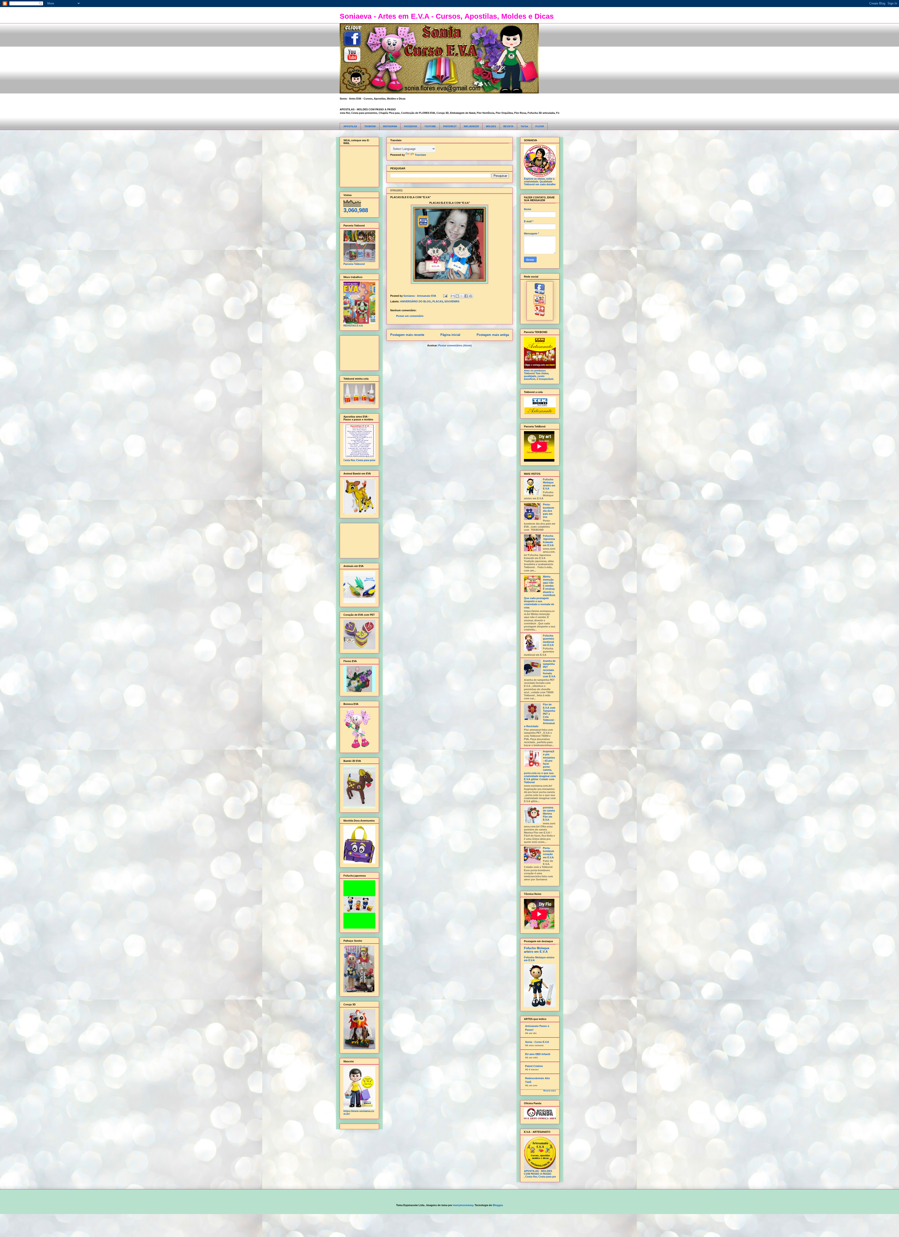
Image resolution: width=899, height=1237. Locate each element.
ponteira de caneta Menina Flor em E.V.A (549, 813)
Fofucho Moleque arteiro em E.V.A (549, 484)
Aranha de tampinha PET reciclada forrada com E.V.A (549, 668)
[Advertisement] (358, 352)
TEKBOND (370, 126)
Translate (420, 154)
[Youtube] (540, 303)
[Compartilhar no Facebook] (466, 296)
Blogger (497, 1205)
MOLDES (491, 126)
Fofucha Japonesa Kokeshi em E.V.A (549, 540)
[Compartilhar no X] (461, 296)
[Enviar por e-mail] (452, 296)
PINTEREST (450, 126)
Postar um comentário (410, 316)
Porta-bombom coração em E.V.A (548, 853)
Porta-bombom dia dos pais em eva (548, 510)
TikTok (524, 126)
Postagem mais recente (407, 335)
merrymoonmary (463, 1205)
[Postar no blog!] (457, 296)
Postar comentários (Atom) (455, 345)
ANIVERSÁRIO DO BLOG (415, 301)
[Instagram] (539, 315)
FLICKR (539, 126)
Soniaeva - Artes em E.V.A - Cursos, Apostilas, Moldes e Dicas (447, 16)
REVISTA (508, 126)
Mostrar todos (549, 1091)
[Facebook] (539, 293)
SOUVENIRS (451, 301)
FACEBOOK (410, 126)
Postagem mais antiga (493, 335)
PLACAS (437, 301)
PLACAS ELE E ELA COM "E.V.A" (410, 197)
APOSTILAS (350, 126)
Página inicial (450, 335)
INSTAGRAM (390, 126)
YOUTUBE (430, 126)
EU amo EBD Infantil (537, 1054)
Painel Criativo (534, 1066)
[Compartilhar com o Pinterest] (470, 296)
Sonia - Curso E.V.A (537, 1042)
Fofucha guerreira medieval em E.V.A (548, 640)
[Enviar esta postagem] (445, 295)
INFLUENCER (471, 126)
